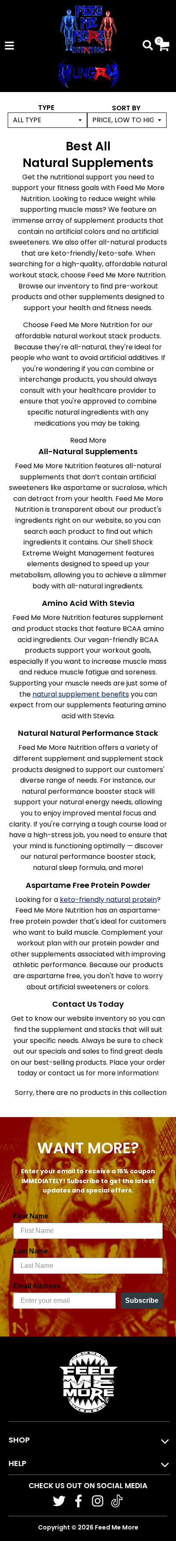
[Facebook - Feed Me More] (78, 1501)
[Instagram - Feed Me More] (98, 1501)
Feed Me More (116, 1527)
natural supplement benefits (80, 694)
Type (46, 107)
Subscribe (141, 1300)
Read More (88, 440)
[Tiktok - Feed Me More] (117, 1501)
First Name (30, 1216)
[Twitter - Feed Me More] (59, 1501)
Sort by (126, 108)
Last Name (30, 1251)
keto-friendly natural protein (108, 899)
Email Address (36, 1286)
